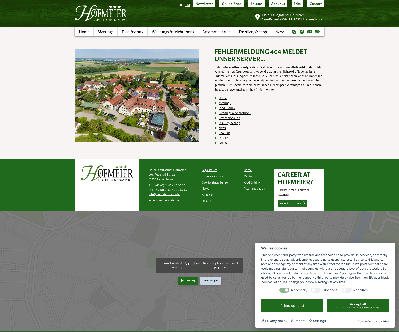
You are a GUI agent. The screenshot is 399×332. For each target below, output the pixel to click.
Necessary (299, 290)
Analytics (360, 290)
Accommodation (229, 118)
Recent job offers (290, 203)
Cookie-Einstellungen (215, 182)
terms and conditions (199, 267)
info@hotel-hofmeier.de (164, 194)
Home (223, 98)
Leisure (256, 3)
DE (181, 4)
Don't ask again (210, 280)
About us (278, 3)
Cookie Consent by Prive (373, 321)
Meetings (225, 103)
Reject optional (292, 306)
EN (187, 4)
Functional (330, 290)
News (222, 128)
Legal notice (209, 170)
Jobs (297, 3)
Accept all (357, 305)
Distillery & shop (229, 123)
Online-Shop (232, 3)
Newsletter (204, 3)
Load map (190, 280)
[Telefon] (317, 31)
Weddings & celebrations (235, 113)
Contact (316, 3)
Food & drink (227, 108)
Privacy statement (213, 176)
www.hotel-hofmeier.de (164, 200)
